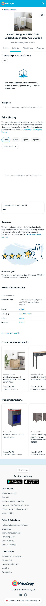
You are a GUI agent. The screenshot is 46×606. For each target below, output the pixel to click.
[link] (14, 369)
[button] (4, 60)
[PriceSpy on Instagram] (25, 594)
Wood (21, 323)
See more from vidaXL (10, 333)
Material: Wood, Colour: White (23, 43)
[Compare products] (42, 15)
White (21, 318)
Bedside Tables (10, 9)
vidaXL (22, 309)
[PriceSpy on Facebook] (20, 594)
